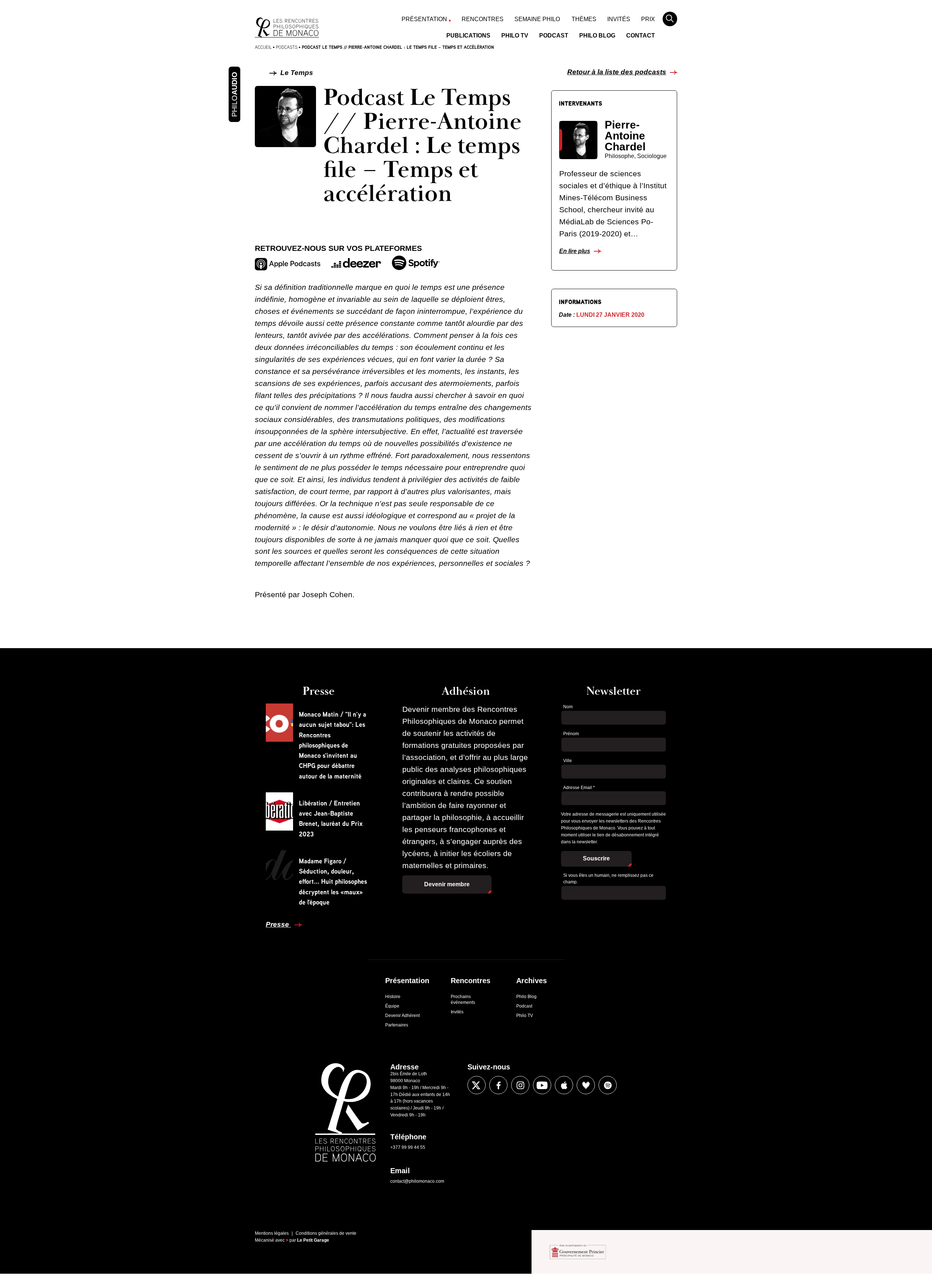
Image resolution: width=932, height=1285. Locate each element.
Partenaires (396, 1025)
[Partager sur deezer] (586, 1085)
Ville (567, 760)
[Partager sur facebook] (238, 730)
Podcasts (286, 47)
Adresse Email (579, 787)
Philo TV (514, 35)
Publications (468, 35)
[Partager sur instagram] (520, 1085)
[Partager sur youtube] (542, 1085)
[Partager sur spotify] (608, 1085)
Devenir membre (447, 884)
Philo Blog (597, 35)
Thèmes (584, 19)
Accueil (263, 47)
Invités (618, 19)
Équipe (392, 1006)
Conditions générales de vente (326, 1233)
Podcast (553, 35)
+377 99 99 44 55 (407, 1147)
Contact (640, 35)
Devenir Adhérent (402, 1015)
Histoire (392, 996)
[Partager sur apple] (564, 1085)
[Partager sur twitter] (238, 752)
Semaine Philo (537, 19)
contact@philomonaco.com (417, 1181)
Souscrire (596, 858)
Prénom (571, 733)
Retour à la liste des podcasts (616, 72)
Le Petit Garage (313, 1240)
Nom (568, 706)
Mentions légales (272, 1233)
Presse (278, 924)
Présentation (424, 19)
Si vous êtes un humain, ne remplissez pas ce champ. (608, 879)
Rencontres (482, 19)
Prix (648, 19)
